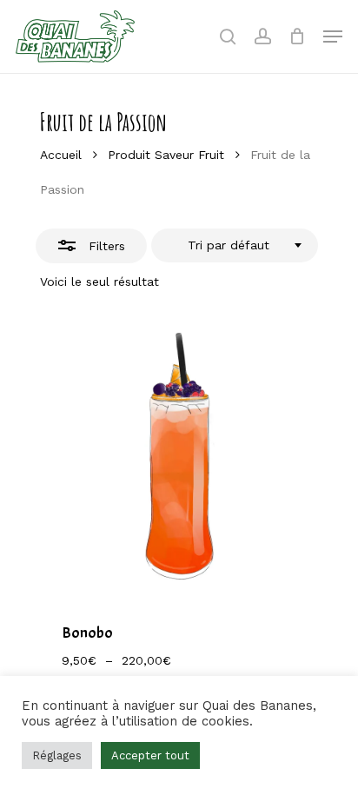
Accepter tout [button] (150, 755)
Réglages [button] (57, 755)
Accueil (61, 155)
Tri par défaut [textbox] (228, 245)
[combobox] (234, 246)
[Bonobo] (179, 458)
